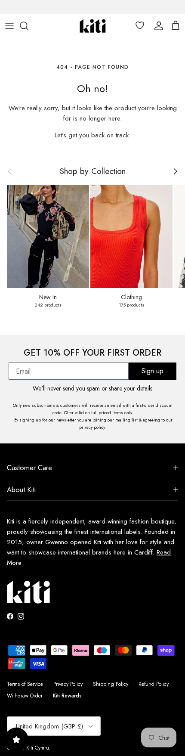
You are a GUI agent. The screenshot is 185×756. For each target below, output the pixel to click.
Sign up (152, 371)
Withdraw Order (25, 696)
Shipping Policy (110, 684)
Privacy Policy (68, 684)
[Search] (28, 25)
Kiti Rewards (67, 696)
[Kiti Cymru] (93, 26)
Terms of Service (25, 684)
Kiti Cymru (37, 748)
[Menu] (9, 25)
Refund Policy (154, 684)
